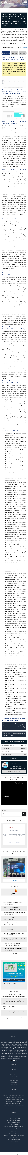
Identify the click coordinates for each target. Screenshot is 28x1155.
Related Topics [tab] (22, 53)
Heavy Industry (14, 1124)
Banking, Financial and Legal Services (14, 1135)
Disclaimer (14, 1082)
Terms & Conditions (14, 1076)
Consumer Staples (14, 1133)
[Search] (22, 2)
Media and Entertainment (14, 1139)
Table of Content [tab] (14, 53)
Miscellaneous (14, 1141)
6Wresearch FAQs (14, 1080)
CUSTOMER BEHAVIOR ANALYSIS (14, 1103)
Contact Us (14, 1084)
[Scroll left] (2, 53)
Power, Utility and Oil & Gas (14, 1122)
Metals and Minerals (14, 1137)
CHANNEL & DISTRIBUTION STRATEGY (14, 1099)
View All (14, 880)
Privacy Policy (14, 1074)
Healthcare (14, 1130)
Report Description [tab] (6, 53)
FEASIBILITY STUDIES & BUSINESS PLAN (14, 1095)
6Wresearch (10, 1154)
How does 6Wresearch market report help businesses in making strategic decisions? (14, 726)
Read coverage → (11, 842)
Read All (5, 1021)
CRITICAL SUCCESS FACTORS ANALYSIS (14, 1108)
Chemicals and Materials (14, 1118)
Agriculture (14, 1143)
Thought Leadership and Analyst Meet (14, 1086)
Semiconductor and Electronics (14, 1120)
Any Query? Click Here (14, 771)
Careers (14, 1073)
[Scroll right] (26, 53)
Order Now (14, 758)
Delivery (14, 1078)
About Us (14, 1069)
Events (14, 1071)
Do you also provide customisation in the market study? (14, 734)
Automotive (14, 1131)
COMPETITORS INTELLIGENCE (14, 1097)
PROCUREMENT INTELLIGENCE (14, 1101)
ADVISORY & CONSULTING (14, 1094)
